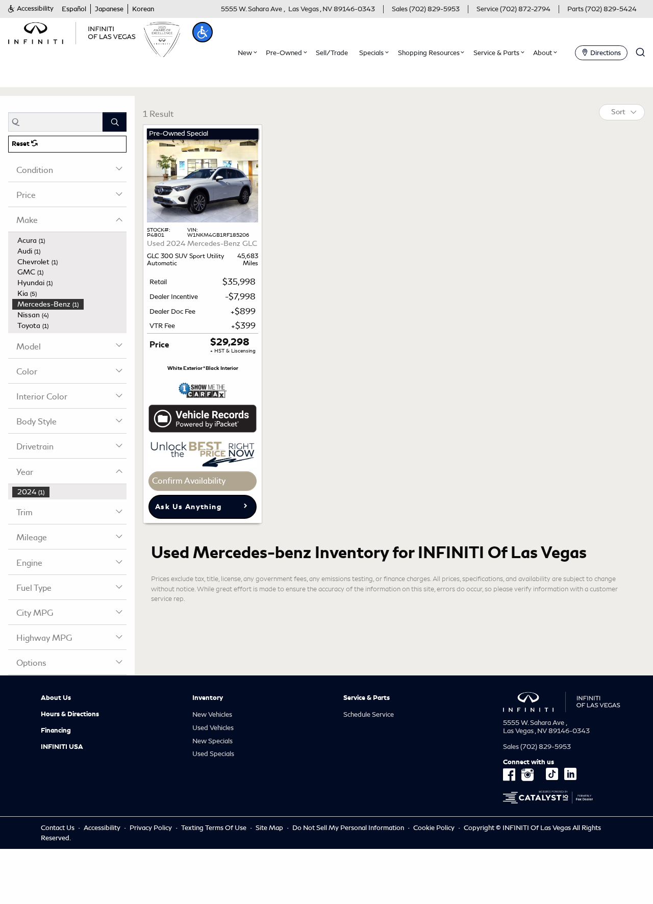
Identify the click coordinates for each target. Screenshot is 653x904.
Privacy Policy (151, 828)
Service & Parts (366, 698)
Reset (21, 144)
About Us (56, 698)
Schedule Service (368, 714)
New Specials (212, 741)
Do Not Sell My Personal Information (349, 828)
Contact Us (57, 828)
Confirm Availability (188, 481)
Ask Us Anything (188, 507)
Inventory (207, 698)
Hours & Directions (70, 714)
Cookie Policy (434, 828)
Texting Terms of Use (213, 828)
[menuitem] (69, 240)
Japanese (109, 9)
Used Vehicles (213, 728)
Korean (143, 9)
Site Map (269, 828)
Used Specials (213, 754)
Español (74, 9)
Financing (56, 730)
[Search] (115, 122)
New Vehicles (212, 714)
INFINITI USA (62, 747)
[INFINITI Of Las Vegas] (72, 31)
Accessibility (102, 828)
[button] (31, 9)
